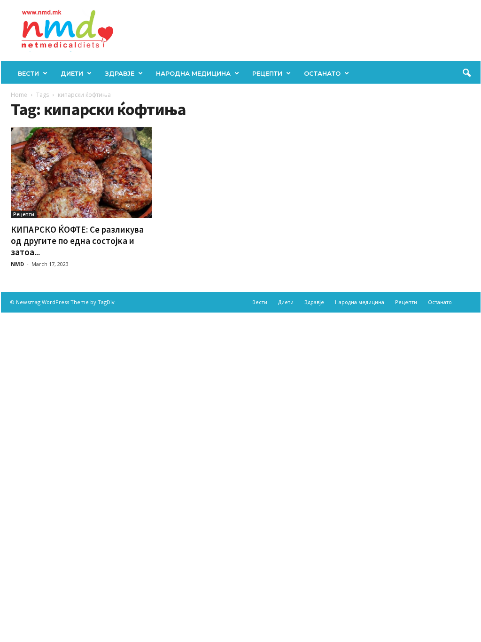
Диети (72, 73)
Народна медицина (193, 73)
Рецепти (267, 73)
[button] (466, 73)
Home (19, 95)
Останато (322, 73)
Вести (28, 73)
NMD (17, 263)
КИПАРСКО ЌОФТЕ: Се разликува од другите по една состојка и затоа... (77, 241)
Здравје (119, 73)
